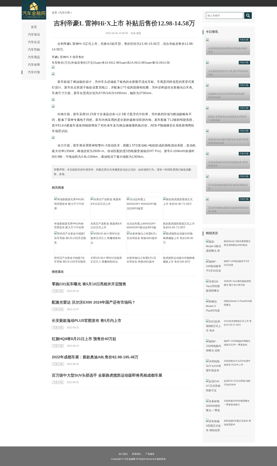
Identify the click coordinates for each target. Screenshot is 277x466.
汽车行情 (34, 72)
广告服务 (150, 454)
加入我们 (123, 454)
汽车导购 (34, 49)
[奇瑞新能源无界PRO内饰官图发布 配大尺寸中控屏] (70, 208)
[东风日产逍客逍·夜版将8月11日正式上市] (106, 208)
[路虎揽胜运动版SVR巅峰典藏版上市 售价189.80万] (179, 242)
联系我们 (136, 454)
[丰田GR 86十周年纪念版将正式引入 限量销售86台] (106, 242)
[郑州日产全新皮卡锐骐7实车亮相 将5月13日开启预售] (70, 242)
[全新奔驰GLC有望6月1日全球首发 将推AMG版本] (142, 242)
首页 (34, 27)
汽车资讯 (34, 34)
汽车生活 (34, 42)
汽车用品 (34, 57)
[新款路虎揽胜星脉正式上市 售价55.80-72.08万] (179, 208)
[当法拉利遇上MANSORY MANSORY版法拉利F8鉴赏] (142, 208)
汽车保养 (34, 64)
